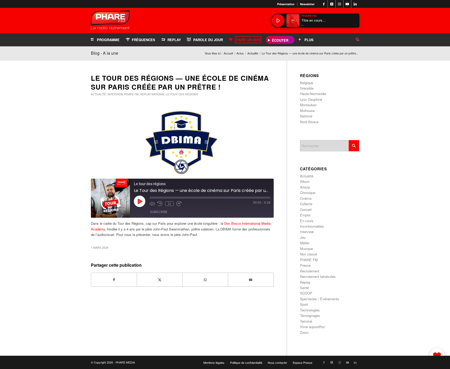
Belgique (306, 82)
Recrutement (309, 270)
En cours (307, 220)
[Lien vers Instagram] (339, 4)
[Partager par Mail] (250, 279)
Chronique (307, 192)
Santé (304, 287)
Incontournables (312, 226)
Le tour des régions (182, 94)
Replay (145, 94)
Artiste (305, 187)
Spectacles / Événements (319, 298)
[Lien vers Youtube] (347, 4)
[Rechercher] (353, 39)
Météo (304, 242)
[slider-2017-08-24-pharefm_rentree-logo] (110, 21)
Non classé (308, 254)
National (158, 94)
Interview (115, 94)
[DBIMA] (182, 142)
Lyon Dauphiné (311, 99)
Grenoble (307, 88)
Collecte (306, 203)
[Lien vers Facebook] (324, 4)
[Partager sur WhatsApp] (205, 279)
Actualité (98, 94)
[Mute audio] (152, 203)
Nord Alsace (309, 121)
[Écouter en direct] (277, 20)
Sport (304, 304)
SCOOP (306, 293)
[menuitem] (285, 4)
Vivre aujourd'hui (312, 326)
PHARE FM (131, 94)
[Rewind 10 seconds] (159, 203)
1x (169, 203)
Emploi (305, 214)
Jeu (302, 237)
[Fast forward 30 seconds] (179, 203)
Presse (305, 265)
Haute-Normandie (313, 93)
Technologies (310, 310)
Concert (306, 209)
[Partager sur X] (159, 279)
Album (305, 181)
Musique (306, 248)
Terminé (306, 321)
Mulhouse (307, 110)
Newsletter (307, 4)
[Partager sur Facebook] (114, 279)
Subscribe (158, 212)
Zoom (304, 332)
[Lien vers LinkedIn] (355, 4)
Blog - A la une (104, 53)
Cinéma (305, 198)
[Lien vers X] (331, 4)
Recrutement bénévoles (318, 276)
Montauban (308, 104)
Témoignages (310, 315)
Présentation (286, 4)
